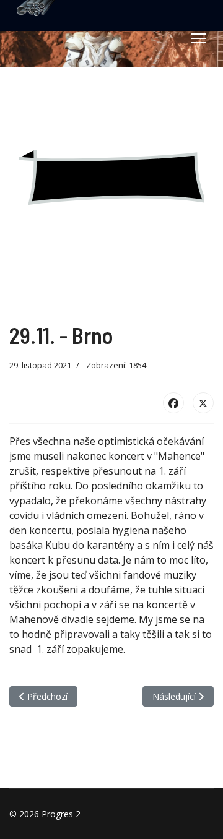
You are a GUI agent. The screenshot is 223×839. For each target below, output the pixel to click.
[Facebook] (173, 402)
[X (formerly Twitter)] (203, 402)
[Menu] (198, 38)
